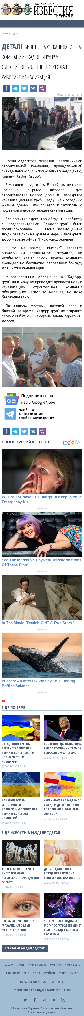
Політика (55, 965)
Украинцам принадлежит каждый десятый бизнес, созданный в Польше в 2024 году (63, 807)
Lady (45, 982)
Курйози (49, 973)
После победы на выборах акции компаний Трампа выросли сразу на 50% (63, 748)
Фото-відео (72, 965)
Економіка (13, 973)
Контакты (57, 982)
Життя (74, 973)
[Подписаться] (30, 399)
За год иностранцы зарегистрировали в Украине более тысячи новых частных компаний (18, 753)
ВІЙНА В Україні (36, 965)
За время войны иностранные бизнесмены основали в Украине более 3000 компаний (20, 809)
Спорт (62, 973)
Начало (8, 965)
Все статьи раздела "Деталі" (25, 948)
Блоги (20, 965)
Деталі (12, 46)
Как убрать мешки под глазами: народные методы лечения (18, 925)
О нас (67, 990)
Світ (26, 973)
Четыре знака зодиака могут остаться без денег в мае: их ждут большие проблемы (62, 927)
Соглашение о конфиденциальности (36, 990)
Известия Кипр (29, 982)
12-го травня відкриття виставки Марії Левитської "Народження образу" (20, 875)
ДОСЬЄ (36, 973)
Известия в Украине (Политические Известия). (43, 1008)
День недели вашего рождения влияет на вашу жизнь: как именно (62, 873)
